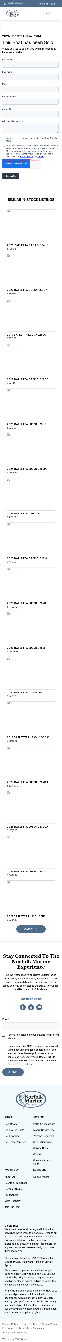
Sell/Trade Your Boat (16, 1141)
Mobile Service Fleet (44, 1129)
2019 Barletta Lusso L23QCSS (28, 737)
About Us (10, 1176)
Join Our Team (12, 1206)
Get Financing (12, 1135)
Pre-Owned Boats (14, 1129)
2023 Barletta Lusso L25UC (26, 424)
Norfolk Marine (41, 1176)
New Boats (11, 1123)
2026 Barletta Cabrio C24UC (27, 245)
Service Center (41, 1147)
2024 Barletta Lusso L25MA (27, 468)
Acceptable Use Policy (14, 1332)
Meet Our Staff (13, 1200)
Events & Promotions (16, 1182)
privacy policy (16, 1308)
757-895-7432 (47, 3)
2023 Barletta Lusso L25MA (27, 603)
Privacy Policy (15, 1064)
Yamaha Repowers (43, 1135)
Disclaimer (8, 1328)
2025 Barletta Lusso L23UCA (27, 826)
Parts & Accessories (44, 1123)
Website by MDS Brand (15, 1339)
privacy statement (14, 1284)
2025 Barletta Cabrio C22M (27, 558)
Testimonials (11, 1194)
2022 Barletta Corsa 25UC (26, 692)
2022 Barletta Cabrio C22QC (28, 379)
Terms (31, 1064)
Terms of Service (43, 1261)
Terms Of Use (29, 1324)
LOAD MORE (31, 929)
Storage (37, 1154)
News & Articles (13, 1188)
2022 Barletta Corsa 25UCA (27, 289)
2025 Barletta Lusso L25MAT (27, 782)
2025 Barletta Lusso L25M (26, 647)
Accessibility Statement (31, 1328)
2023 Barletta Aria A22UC (25, 513)
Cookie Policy (49, 1324)
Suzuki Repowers (42, 1141)
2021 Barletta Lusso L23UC (26, 916)
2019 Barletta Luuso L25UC (26, 334)
